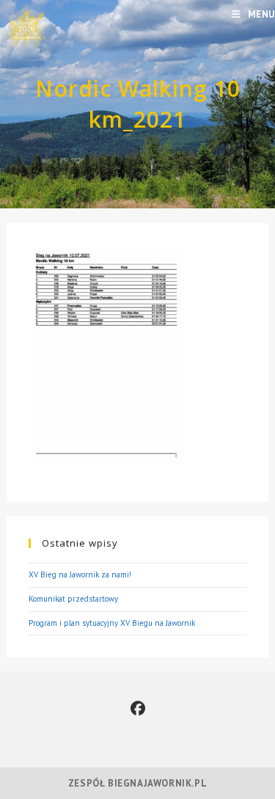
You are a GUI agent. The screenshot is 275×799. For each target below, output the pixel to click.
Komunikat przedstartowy (73, 599)
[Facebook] (138, 708)
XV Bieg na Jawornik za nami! (80, 574)
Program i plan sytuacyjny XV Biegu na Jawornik (112, 623)
